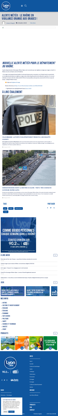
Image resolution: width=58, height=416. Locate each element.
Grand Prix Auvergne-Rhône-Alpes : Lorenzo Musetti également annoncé (18, 272)
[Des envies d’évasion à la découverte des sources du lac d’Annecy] (8, 343)
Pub (31, 407)
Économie (5, 313)
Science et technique (9, 324)
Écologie (5, 308)
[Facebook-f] (2, 380)
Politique (5, 319)
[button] (55, 291)
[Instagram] (7, 380)
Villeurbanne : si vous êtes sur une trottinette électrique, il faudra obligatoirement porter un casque (24, 277)
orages (5, 211)
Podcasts (32, 405)
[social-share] (47, 208)
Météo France (19, 208)
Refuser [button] (5, 411)
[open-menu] (22, 6)
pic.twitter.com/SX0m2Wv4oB (34, 85)
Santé (4, 321)
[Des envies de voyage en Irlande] (50, 343)
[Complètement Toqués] (22, 343)
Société (4, 327)
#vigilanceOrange (15, 82)
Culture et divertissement (11, 305)
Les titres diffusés (34, 395)
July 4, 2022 (28, 88)
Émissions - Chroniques (6, 395)
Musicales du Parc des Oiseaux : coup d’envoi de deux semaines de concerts (19, 259)
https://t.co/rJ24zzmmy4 (21, 85)
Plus (55, 255)
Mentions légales (38, 413)
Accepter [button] (11, 411)
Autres (4, 303)
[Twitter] (4, 380)
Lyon (5, 208)
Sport (4, 329)
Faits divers (33, 23)
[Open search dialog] (25, 5)
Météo (10, 208)
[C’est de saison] (36, 343)
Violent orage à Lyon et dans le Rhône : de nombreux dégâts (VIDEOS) (17, 263)
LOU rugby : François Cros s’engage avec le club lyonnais (14, 268)
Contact (32, 410)
